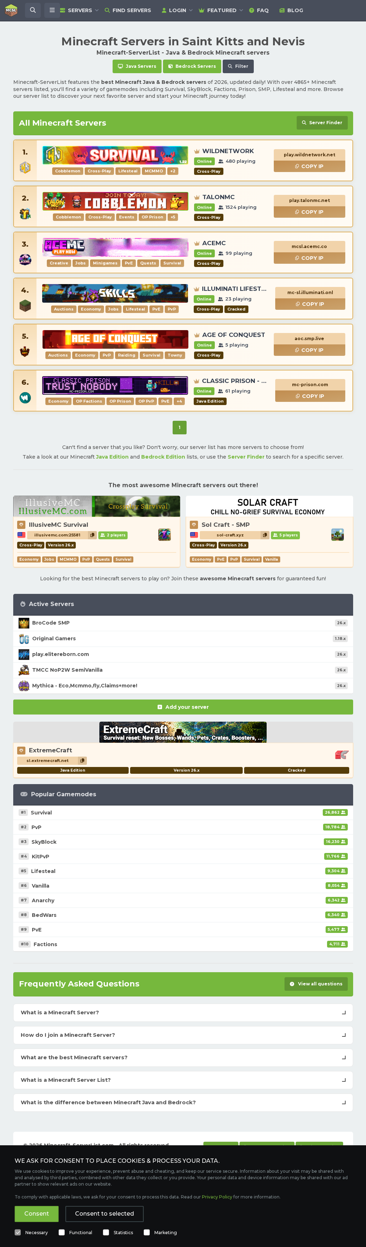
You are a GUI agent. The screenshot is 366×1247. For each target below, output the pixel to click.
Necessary (36, 1232)
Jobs (49, 559)
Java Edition (112, 457)
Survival (123, 559)
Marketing (165, 1232)
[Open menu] (52, 10)
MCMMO (68, 559)
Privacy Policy (217, 1197)
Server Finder (246, 457)
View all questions (319, 983)
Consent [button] (36, 1213)
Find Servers (132, 10)
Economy (29, 559)
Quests (103, 559)
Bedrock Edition (163, 457)
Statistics (123, 1232)
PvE (220, 559)
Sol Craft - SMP (226, 524)
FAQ (263, 10)
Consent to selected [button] (104, 1213)
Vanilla (271, 559)
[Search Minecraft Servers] (33, 10)
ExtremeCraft (50, 750)
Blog (295, 10)
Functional (80, 1232)
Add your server (187, 707)
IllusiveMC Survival (58, 524)
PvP (86, 559)
